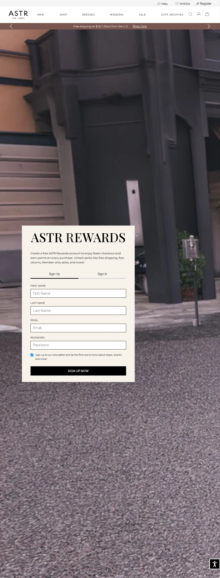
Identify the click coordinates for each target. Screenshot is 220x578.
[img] (78, 237)
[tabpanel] (78, 330)
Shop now (140, 26)
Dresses (88, 14)
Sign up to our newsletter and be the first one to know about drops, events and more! (78, 356)
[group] (202, 14)
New (40, 14)
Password (37, 337)
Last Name (38, 302)
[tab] (54, 274)
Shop (63, 14)
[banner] (110, 14)
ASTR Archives (172, 14)
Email (34, 320)
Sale (142, 14)
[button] (11, 26)
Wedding (117, 14)
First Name (38, 285)
